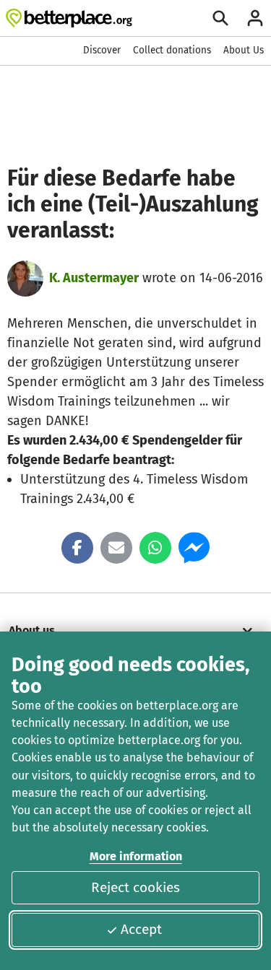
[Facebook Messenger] (194, 548)
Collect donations (172, 50)
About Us (243, 50)
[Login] (255, 18)
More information (136, 856)
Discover (102, 50)
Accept (141, 929)
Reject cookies (135, 887)
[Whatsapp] (155, 548)
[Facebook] (77, 548)
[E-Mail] (116, 548)
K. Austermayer (94, 278)
